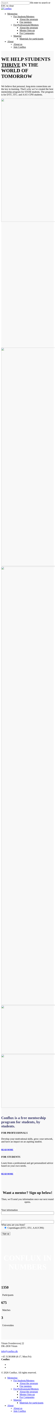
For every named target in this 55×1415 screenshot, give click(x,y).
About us (17, 44)
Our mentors (26, 22)
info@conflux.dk (9, 1351)
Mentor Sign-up (27, 30)
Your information (9, 1210)
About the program (29, 19)
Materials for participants (31, 38)
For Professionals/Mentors (26, 25)
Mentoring (12, 13)
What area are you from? (13, 1224)
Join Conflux (19, 47)
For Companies (27, 33)
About (10, 41)
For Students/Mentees (23, 16)
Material (17, 36)
